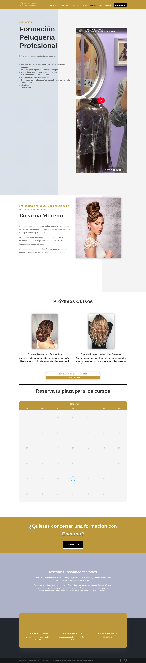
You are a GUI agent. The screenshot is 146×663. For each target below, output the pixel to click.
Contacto (108, 5)
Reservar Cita (120, 5)
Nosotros (53, 5)
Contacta (73, 544)
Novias (85, 5)
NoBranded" (33, 660)
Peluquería (64, 5)
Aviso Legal (59, 660)
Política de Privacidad (71, 660)
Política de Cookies (86, 660)
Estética (75, 5)
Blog (100, 5)
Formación (93, 5)
